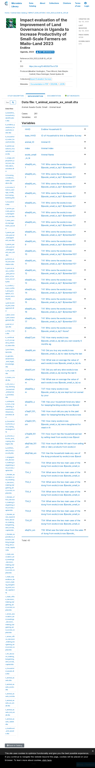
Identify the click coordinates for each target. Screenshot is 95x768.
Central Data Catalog (19, 13)
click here (46, 760)
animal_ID (29, 142)
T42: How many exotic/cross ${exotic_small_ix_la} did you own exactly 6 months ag (61, 340)
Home (7, 13)
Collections (54, 3)
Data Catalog (32, 4)
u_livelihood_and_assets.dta (9, 731)
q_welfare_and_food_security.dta (9, 450)
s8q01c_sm (30, 530)
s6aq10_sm (30, 369)
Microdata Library (17, 5)
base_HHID (30, 135)
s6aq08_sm (30, 350)
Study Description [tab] (16, 96)
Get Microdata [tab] (73, 96)
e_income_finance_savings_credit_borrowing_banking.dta (10, 192)
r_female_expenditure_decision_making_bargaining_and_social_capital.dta (10, 542)
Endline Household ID (51, 129)
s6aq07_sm (30, 337)
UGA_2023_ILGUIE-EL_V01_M (57, 13)
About (42, 3)
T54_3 (28, 482)
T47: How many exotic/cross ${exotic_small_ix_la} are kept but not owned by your (62, 392)
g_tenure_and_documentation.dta (9, 261)
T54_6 (28, 511)
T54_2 (28, 472)
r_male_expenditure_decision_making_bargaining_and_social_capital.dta (10, 585)
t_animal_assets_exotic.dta (9, 687)
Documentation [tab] (54, 96)
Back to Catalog (15, 745)
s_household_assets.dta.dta (9, 671)
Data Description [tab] (35, 96)
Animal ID (45, 142)
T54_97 (28, 520)
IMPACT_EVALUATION (36, 13)
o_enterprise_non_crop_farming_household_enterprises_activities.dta (9, 409)
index (27, 148)
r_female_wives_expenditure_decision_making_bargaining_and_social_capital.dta (10, 522)
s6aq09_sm (30, 360)
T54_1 (27, 463)
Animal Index (47, 148)
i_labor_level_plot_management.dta (9, 317)
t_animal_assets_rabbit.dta (9, 721)
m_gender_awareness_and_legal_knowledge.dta (9, 361)
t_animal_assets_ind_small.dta (10, 712)
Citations (67, 3)
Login (86, 6)
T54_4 (28, 491)
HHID (27, 129)
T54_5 (28, 501)
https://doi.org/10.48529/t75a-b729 (43, 66)
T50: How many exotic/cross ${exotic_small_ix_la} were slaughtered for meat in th (61, 424)
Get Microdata (46, 52)
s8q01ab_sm (30, 453)
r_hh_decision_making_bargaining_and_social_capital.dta (9, 659)
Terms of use (77, 4)
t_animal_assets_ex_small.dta (9, 703)
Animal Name (47, 154)
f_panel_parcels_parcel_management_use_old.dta (10, 249)
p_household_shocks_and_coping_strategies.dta (9, 426)
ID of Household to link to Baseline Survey (61, 135)
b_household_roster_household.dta (9, 139)
